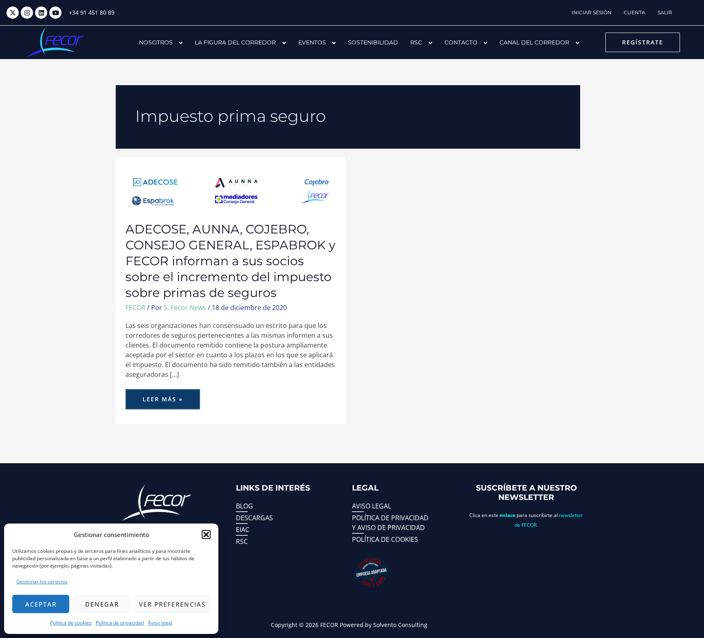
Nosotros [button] (156, 42)
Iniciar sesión (592, 12)
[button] (206, 534)
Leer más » (165, 396)
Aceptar (41, 604)
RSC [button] (416, 42)
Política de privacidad (120, 622)
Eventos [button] (312, 42)
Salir (665, 12)
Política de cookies (71, 622)
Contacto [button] (460, 42)
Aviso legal (160, 622)
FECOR (135, 307)
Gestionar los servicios (42, 581)
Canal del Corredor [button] (534, 42)
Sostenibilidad (373, 42)
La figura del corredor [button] (235, 42)
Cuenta (634, 12)
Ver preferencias (172, 604)
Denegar (102, 604)
